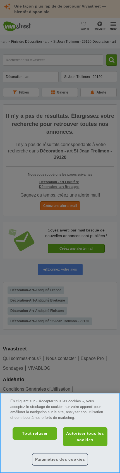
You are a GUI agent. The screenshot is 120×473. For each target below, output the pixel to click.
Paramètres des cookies (60, 459)
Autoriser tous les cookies (85, 436)
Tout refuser (35, 433)
